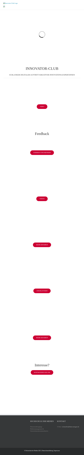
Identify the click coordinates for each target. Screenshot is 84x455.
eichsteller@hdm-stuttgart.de (70, 427)
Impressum (57, 450)
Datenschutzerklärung (47, 450)
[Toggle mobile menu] (80, 3)
